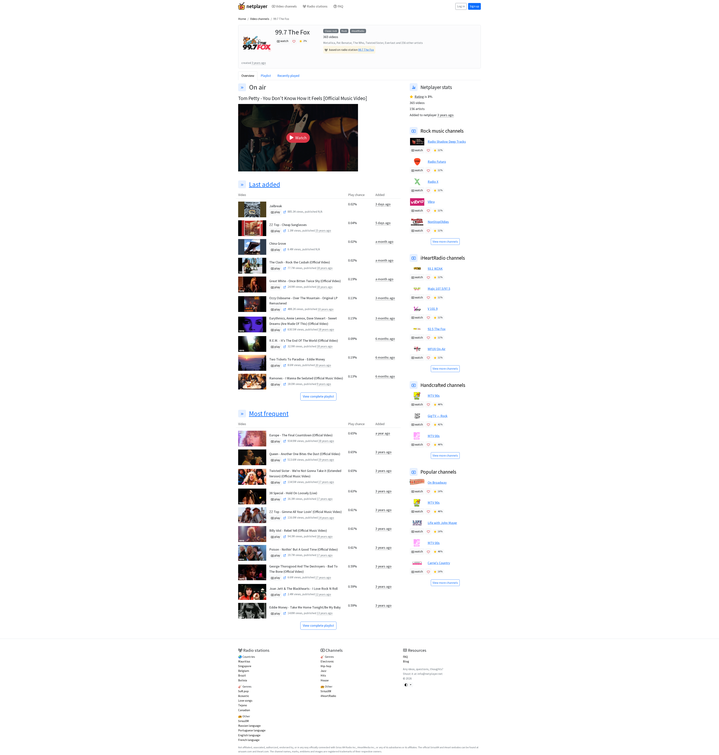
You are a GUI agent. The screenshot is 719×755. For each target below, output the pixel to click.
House (325, 680)
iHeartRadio (358, 31)
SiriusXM (243, 721)
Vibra (431, 202)
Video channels (286, 6)
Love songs (245, 700)
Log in (461, 6)
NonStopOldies (438, 222)
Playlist (266, 75)
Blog (406, 661)
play (277, 212)
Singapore (244, 666)
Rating (419, 96)
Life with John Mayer (442, 523)
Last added (264, 184)
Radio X (433, 181)
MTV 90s (434, 395)
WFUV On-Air (436, 349)
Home (242, 19)
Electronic (327, 661)
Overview (247, 75)
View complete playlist (318, 396)
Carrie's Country (439, 563)
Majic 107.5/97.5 (439, 288)
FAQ (340, 6)
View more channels (445, 241)
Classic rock (331, 31)
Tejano (242, 705)
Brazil (242, 675)
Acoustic (243, 696)
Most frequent (269, 414)
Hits (323, 675)
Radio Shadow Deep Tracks (447, 141)
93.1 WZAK (435, 268)
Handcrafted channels (443, 385)
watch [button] (284, 41)
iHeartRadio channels (443, 258)
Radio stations (317, 6)
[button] (298, 138)
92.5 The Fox (436, 329)
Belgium (243, 671)
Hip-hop (326, 666)
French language (249, 740)
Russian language (249, 725)
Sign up (474, 6)
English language (249, 735)
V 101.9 (433, 308)
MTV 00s (434, 436)
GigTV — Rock (438, 416)
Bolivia (242, 680)
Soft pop (243, 691)
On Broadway (437, 482)
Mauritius (244, 661)
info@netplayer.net (430, 674)
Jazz (323, 671)
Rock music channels (442, 131)
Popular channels (438, 472)
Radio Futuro (437, 161)
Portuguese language (252, 730)
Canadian (244, 710)
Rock (344, 31)
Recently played (288, 75)
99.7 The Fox (366, 50)
